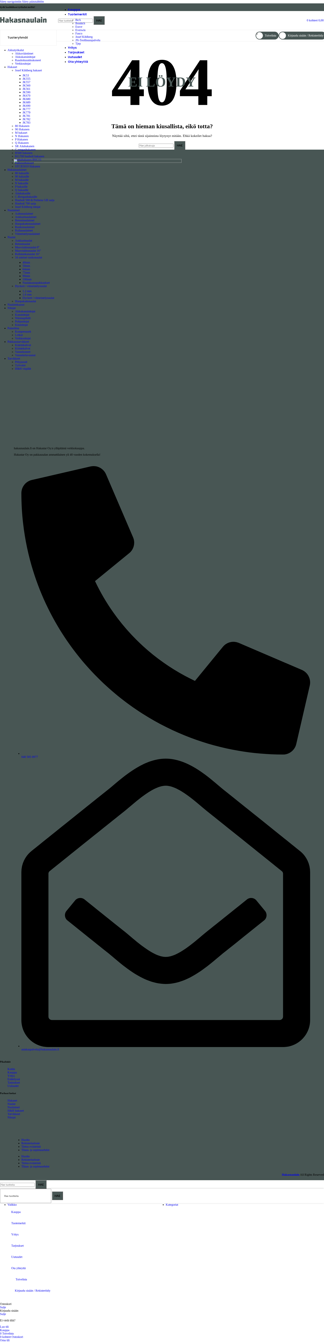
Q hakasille (21, 190)
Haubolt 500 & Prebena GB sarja (34, 200)
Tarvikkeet (14, 1114)
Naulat (11, 1103)
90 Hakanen (22, 129)
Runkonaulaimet (24, 227)
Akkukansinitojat (25, 56)
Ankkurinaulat (23, 240)
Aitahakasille (22, 193)
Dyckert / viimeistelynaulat (31, 286)
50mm (26, 265)
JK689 (26, 102)
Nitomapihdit (23, 318)
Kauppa (12, 1072)
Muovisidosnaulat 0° (27, 247)
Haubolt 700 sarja (25, 203)
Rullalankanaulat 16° (27, 254)
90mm (26, 276)
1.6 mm (27, 294)
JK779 (26, 112)
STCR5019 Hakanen (27, 166)
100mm (27, 279)
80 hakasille (22, 173)
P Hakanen (21, 139)
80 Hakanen (22, 126)
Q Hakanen (22, 142)
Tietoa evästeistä (31, 1146)
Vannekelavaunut (25, 355)
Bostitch (80, 23)
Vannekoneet (22, 351)
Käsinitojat (21, 324)
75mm (26, 272)
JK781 (26, 115)
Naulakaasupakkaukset (36, 282)
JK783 (26, 122)
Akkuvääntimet (24, 53)
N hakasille (21, 183)
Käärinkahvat (23, 345)
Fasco (78, 33)
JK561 (26, 88)
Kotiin (11, 1069)
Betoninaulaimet (24, 220)
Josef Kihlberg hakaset (28, 70)
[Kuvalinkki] (98, 161)
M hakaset (21, 132)
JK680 (26, 99)
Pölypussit (21, 361)
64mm (26, 269)
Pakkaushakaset (24, 163)
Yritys (11, 1075)
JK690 (26, 105)
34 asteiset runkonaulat (28, 257)
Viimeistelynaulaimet (27, 233)
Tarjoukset (14, 1082)
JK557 (26, 82)
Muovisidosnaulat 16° (28, 250)
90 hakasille (22, 176)
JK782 (26, 119)
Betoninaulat (22, 244)
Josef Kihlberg (84, 36)
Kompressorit (23, 331)
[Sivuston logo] (23, 23)
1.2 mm (27, 291)
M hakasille (22, 179)
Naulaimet (14, 1107)
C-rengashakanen (25, 149)
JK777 (26, 109)
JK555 (26, 78)
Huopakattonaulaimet (27, 223)
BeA (78, 20)
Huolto (25, 1139)
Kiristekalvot (22, 348)
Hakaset (12, 1100)
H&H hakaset (16, 1110)
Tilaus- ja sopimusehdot (35, 1150)
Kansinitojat (22, 314)
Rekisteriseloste (30, 1143)
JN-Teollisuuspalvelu (87, 40)
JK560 (26, 85)
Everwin (80, 30)
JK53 (25, 75)
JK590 (26, 92)
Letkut (19, 335)
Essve (78, 26)
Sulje (3, 1307)
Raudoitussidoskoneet (28, 60)
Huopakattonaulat (25, 301)
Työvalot (20, 365)
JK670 (26, 95)
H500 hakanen (23, 153)
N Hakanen (22, 136)
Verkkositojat (23, 63)
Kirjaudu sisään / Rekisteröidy (32, 1290)
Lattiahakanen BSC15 (28, 159)
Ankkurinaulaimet (25, 217)
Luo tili (4, 1326)
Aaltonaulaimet (24, 213)
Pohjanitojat (22, 321)
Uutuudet (13, 1085)
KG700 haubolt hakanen (29, 156)
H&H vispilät (23, 368)
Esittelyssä (14, 1079)
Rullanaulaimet (24, 230)
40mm (26, 262)
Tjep (78, 43)
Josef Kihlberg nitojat (27, 206)
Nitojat (12, 1117)
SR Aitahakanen (24, 146)
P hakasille (21, 186)
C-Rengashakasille (26, 196)
